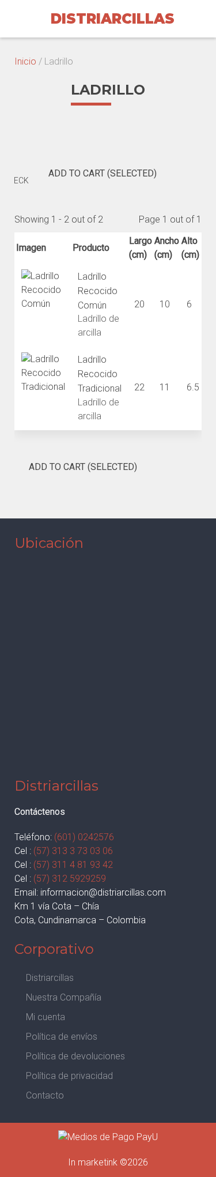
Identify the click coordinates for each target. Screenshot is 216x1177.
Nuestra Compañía (63, 997)
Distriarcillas (50, 977)
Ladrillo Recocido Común (98, 291)
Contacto (45, 1095)
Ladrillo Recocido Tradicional (100, 374)
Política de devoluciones (75, 1056)
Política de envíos (61, 1036)
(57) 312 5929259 (69, 878)
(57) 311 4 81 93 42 (73, 864)
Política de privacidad (69, 1075)
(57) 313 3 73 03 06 (73, 850)
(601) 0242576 (84, 837)
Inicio (25, 61)
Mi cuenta (45, 1016)
